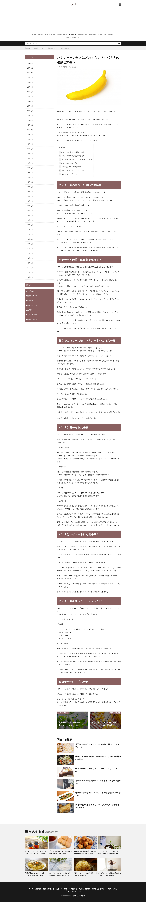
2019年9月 (29, 134)
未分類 (29, 310)
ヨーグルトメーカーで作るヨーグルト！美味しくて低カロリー (109, 852)
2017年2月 (29, 277)
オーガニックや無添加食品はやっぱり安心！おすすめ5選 (109, 874)
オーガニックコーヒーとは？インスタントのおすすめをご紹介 (36, 852)
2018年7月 (29, 196)
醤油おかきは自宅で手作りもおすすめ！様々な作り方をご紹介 (85, 852)
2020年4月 (29, 101)
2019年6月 (29, 144)
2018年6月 (29, 201)
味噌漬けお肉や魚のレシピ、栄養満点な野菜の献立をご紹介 (98, 793)
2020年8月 (29, 82)
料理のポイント (50, 34)
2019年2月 (29, 163)
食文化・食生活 (83, 34)
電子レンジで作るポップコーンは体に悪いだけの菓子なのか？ (97, 745)
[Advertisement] (73, 20)
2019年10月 (30, 130)
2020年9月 (29, 77)
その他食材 (72, 34)
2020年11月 (30, 68)
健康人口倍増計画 (79, 896)
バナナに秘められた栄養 (68, 163)
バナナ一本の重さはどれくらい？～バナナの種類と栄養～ (56, 48)
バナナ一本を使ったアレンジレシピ (71, 170)
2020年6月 (29, 92)
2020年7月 (29, 87)
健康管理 (41, 34)
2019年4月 (29, 153)
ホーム (31, 889)
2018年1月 (29, 225)
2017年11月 (30, 234)
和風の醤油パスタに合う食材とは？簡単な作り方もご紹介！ (35, 874)
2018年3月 (29, 215)
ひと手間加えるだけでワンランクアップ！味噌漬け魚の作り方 (97, 806)
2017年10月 (30, 239)
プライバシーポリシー (72, 37)
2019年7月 (29, 139)
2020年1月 (29, 115)
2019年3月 (29, 158)
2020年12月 (30, 63)
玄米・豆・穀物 (62, 34)
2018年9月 (29, 187)
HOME (34, 34)
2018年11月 (30, 177)
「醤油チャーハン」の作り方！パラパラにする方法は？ (85, 874)
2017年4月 (29, 268)
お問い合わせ (108, 34)
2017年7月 (29, 253)
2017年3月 (29, 272)
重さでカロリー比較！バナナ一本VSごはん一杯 (75, 159)
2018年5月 (29, 206)
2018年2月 (29, 220)
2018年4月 (29, 211)
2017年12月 (30, 229)
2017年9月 (29, 244)
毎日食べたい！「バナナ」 (69, 174)
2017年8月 (29, 249)
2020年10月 (30, 73)
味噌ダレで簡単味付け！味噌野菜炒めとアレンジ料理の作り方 (98, 757)
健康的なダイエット (95, 34)
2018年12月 (30, 172)
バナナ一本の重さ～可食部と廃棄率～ (72, 152)
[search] (119, 43)
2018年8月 (29, 191)
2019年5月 (29, 149)
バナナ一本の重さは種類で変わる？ (71, 156)
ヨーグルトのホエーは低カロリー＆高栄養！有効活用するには (60, 874)
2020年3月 (29, 106)
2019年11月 (30, 125)
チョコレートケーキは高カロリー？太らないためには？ (97, 769)
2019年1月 (29, 168)
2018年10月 (30, 182)
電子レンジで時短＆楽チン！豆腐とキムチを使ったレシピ (98, 781)
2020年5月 (29, 96)
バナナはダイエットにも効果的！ (71, 167)
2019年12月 (30, 120)
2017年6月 (29, 258)
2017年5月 (29, 263)
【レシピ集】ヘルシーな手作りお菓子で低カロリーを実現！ (60, 852)
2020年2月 (29, 111)
